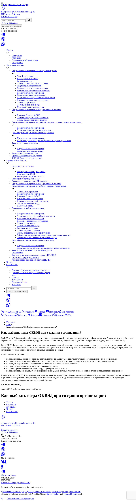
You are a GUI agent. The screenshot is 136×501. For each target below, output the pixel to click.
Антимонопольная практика (30, 198)
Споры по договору (26, 102)
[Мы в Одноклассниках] (2, 468)
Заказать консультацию (11, 26)
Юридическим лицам (16, 160)
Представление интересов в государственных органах (36, 109)
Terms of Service (70, 494)
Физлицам (11, 404)
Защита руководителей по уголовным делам (32, 250)
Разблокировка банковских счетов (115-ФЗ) (31, 260)
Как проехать (67, 312)
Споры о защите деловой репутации (33, 233)
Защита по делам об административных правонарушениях (43, 248)
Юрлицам (16, 58)
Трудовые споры (24, 81)
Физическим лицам (15, 65)
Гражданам (17, 55)
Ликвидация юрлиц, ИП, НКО (26, 179)
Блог (14, 275)
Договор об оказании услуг (13, 491)
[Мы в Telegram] (3, 473)
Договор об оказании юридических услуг (30, 270)
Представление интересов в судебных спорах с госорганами (39, 186)
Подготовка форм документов (25, 257)
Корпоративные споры (27, 228)
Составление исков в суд (28, 105)
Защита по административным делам (34, 130)
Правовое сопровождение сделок (27, 156)
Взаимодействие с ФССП (28, 115)
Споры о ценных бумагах (28, 230)
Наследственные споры (27, 78)
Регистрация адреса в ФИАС (30, 176)
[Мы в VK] (4, 464)
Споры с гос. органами (27, 191)
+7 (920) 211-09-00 (9, 23)
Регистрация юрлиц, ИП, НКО (31, 171)
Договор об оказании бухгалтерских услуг (31, 272)
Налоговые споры (25, 206)
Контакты (16, 284)
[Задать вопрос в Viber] (3, 40)
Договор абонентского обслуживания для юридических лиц (53, 491)
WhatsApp (29, 312)
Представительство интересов (30, 93)
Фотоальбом (17, 280)
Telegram (41, 312)
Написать (53, 312)
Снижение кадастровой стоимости (32, 117)
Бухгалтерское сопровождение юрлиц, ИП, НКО (34, 255)
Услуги (9, 50)
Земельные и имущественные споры (33, 90)
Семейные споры (25, 76)
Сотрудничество (19, 282)
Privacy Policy (53, 494)
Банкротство (17, 62)
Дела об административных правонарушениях (33, 132)
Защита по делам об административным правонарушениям (44, 140)
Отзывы (15, 277)
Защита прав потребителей (29, 86)
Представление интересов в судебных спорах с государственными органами (46, 122)
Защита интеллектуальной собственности (36, 97)
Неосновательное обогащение (30, 107)
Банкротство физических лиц (25, 153)
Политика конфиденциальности (15, 482)
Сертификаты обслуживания (25, 60)
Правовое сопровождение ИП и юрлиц (29, 181)
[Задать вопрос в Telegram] (3, 36)
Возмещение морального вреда (31, 95)
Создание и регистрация (23, 166)
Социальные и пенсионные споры (32, 88)
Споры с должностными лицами (32, 120)
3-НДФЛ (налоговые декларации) (27, 158)
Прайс (9, 262)
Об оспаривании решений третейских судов (37, 237)
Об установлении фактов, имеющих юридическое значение (44, 235)
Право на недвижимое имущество (32, 100)
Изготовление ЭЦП (26, 174)
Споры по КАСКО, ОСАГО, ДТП (32, 83)
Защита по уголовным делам (25, 143)
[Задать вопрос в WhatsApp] (3, 45)
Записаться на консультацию (20, 499)
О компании (12, 264)
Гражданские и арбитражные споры (28, 208)
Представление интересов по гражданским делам (34, 70)
